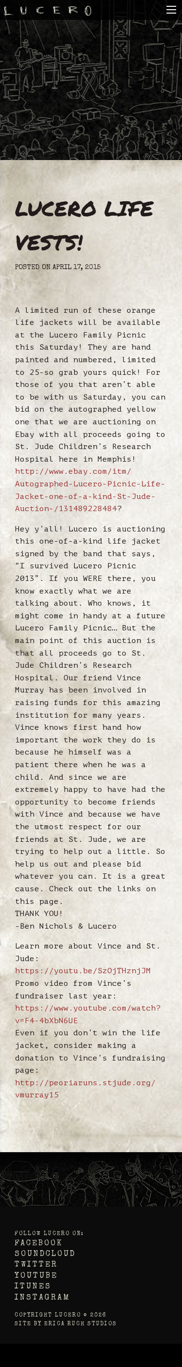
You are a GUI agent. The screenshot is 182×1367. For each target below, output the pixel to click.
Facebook (39, 1244)
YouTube (36, 1276)
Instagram (42, 1298)
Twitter (36, 1265)
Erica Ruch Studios (80, 1324)
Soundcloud (45, 1254)
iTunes (33, 1287)
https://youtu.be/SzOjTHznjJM (83, 970)
